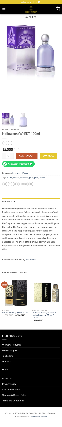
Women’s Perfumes (11, 344)
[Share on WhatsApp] (4, 184)
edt (17, 177)
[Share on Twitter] (15, 184)
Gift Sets (6, 361)
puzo (36, 177)
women (42, 177)
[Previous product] (10, 143)
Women (15, 129)
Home (5, 129)
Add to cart (27, 155)
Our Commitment (11, 389)
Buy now (48, 155)
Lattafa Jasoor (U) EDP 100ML (15, 312)
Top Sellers (7, 355)
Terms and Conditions (13, 400)
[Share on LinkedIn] (30, 184)
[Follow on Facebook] (34, 2)
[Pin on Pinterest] (25, 184)
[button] (4, 9)
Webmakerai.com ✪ (38, 416)
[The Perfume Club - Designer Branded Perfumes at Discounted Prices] (31, 9)
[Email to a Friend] (20, 184)
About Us (7, 378)
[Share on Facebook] (10, 184)
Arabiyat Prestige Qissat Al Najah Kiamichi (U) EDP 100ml (44, 315)
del (14, 177)
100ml (9, 177)
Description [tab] (8, 201)
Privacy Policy (9, 383)
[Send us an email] (39, 2)
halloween (24, 177)
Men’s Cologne (9, 350)
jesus (31, 177)
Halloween (16, 173)
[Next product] (4, 143)
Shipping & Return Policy (14, 394)
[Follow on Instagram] (36, 2)
